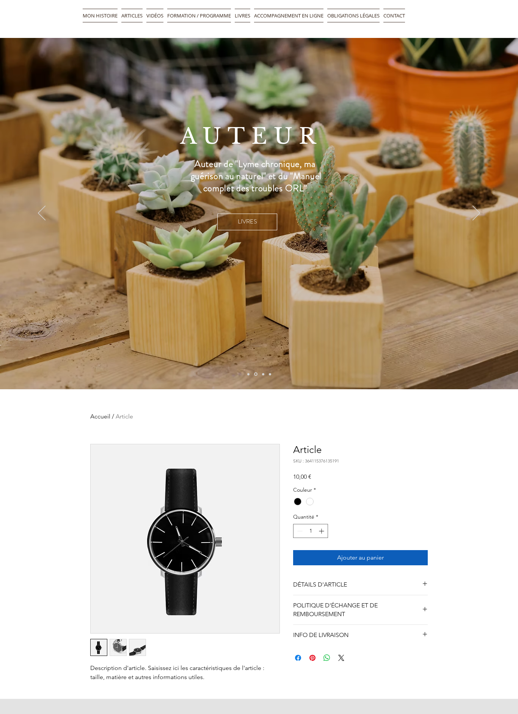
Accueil (100, 416)
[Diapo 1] (248, 374)
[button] (288, 15)
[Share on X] (341, 657)
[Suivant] (476, 214)
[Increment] (322, 531)
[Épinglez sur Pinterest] (312, 657)
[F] (263, 374)
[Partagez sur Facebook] (298, 657)
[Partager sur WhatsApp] (326, 657)
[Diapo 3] (270, 374)
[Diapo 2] (255, 374)
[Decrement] (299, 531)
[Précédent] (42, 214)
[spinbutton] (310, 531)
